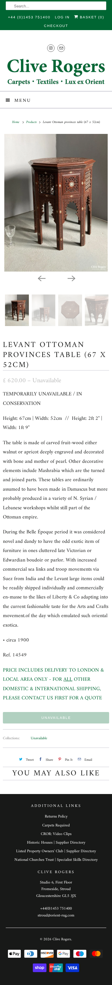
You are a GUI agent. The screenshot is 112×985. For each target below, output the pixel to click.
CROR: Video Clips (56, 834)
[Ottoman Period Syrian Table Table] (56, 203)
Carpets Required (56, 825)
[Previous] (41, 278)
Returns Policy (56, 816)
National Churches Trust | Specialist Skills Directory (56, 859)
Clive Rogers (62, 939)
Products (32, 122)
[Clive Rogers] (56, 72)
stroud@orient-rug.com (56, 915)
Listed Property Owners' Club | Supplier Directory (56, 851)
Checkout (56, 26)
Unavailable (39, 738)
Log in (62, 17)
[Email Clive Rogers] (61, 48)
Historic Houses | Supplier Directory (56, 842)
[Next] (71, 278)
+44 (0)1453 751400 (29, 17)
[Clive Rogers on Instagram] (51, 48)
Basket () (91, 17)
